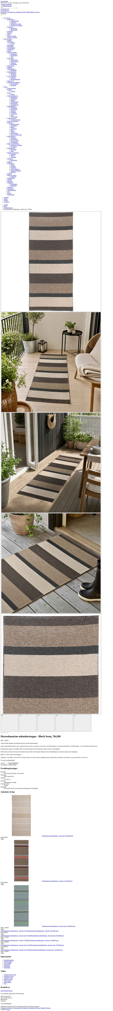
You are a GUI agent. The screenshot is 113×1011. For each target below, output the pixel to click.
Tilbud (28, 12)
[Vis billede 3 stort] (51, 463)
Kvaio (8, 1009)
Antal (2, 763)
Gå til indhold (4, 1)
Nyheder (24, 12)
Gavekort (37, 12)
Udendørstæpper (8, 208)
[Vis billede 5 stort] (51, 664)
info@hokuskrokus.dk (6, 990)
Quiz (5, 983)
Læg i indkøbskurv (13, 763)
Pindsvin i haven (8, 979)
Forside (3, 12)
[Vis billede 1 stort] (51, 261)
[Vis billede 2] (28, 723)
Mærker (32, 12)
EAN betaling (7, 963)
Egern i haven (7, 980)
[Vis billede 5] (82, 723)
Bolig (19, 12)
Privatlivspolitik (8, 961)
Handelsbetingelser (9, 960)
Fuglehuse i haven (8, 976)
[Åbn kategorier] (1, 6)
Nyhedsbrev (7, 967)
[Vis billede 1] (10, 723)
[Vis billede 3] (46, 723)
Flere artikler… (8, 982)
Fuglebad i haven (8, 977)
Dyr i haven (8, 12)
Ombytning (7, 966)
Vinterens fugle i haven (10, 974)
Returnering (7, 964)
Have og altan (14, 12)
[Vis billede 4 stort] (51, 563)
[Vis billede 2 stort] (51, 362)
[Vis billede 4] (64, 723)
